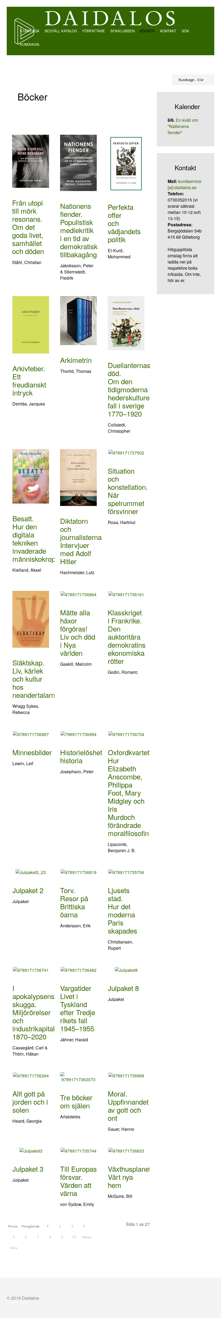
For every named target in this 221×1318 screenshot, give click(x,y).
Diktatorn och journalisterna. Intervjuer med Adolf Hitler (81, 541)
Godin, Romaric (123, 672)
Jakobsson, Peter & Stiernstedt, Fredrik (76, 271)
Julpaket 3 (27, 1169)
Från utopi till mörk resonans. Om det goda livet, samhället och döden (28, 226)
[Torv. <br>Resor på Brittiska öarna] (78, 872)
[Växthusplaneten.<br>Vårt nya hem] (126, 1150)
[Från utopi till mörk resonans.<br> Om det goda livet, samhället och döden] (30, 161)
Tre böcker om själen (76, 1101)
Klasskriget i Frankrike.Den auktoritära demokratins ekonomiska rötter (127, 636)
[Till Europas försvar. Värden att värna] (78, 1150)
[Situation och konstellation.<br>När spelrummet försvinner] (126, 452)
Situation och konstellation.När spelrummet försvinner (128, 491)
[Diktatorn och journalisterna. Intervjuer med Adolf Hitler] (78, 477)
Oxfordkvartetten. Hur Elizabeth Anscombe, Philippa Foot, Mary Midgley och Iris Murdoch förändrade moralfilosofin (134, 792)
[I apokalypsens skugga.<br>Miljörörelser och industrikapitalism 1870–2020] (31, 969)
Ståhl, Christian (27, 262)
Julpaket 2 (27, 890)
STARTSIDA (29, 30)
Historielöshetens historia (86, 756)
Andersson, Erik (75, 925)
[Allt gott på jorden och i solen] (31, 1075)
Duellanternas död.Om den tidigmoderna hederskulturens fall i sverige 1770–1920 (132, 389)
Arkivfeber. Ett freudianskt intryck (29, 380)
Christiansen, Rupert (120, 945)
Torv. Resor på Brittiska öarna (74, 902)
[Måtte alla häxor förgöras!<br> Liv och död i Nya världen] (78, 594)
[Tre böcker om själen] (78, 1076)
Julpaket (20, 901)
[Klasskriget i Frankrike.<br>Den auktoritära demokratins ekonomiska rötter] (126, 594)
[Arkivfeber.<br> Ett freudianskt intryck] (30, 324)
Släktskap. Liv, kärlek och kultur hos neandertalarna (35, 678)
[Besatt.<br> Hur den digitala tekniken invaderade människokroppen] (30, 476)
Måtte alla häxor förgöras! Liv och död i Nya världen (77, 632)
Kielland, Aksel (26, 570)
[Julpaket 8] (126, 969)
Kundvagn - (190, 79)
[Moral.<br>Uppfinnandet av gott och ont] (126, 1075)
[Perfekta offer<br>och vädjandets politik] (126, 163)
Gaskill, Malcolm (76, 664)
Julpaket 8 (123, 988)
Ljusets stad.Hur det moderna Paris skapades (122, 910)
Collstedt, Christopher (119, 428)
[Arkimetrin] (78, 320)
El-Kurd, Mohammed (119, 253)
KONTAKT (168, 30)
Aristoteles (70, 1117)
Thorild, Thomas (75, 371)
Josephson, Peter (77, 771)
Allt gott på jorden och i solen (30, 1101)
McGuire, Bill (120, 1196)
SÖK (185, 30)
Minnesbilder (32, 752)
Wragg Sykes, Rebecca (25, 709)
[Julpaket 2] (31, 872)
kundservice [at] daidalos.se (184, 184)
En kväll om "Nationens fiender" (183, 126)
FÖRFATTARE (93, 30)
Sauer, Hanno (121, 1129)
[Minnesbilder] (31, 734)
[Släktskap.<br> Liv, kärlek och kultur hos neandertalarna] (30, 619)
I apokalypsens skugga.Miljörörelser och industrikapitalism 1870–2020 (39, 1012)
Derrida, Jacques (28, 404)
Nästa (86, 1237)
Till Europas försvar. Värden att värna (78, 1181)
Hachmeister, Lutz (77, 572)
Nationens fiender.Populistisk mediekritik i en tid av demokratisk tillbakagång (79, 230)
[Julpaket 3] (30, 1150)
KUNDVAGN (29, 44)
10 (74, 1237)
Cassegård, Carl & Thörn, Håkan (30, 1051)
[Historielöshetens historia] (78, 734)
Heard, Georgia (27, 1121)
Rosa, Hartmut (121, 522)
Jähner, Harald (74, 1039)
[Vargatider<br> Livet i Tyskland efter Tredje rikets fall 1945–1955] (78, 969)
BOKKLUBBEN (122, 30)
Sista (13, 1248)
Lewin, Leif (22, 763)
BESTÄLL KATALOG (61, 30)
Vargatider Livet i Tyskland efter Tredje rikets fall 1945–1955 (77, 1008)
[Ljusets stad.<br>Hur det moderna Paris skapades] (126, 872)
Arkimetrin (76, 360)
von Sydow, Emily (77, 1204)
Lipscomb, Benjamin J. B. (122, 847)
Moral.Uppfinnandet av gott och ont (128, 1105)
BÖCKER (147, 30)
